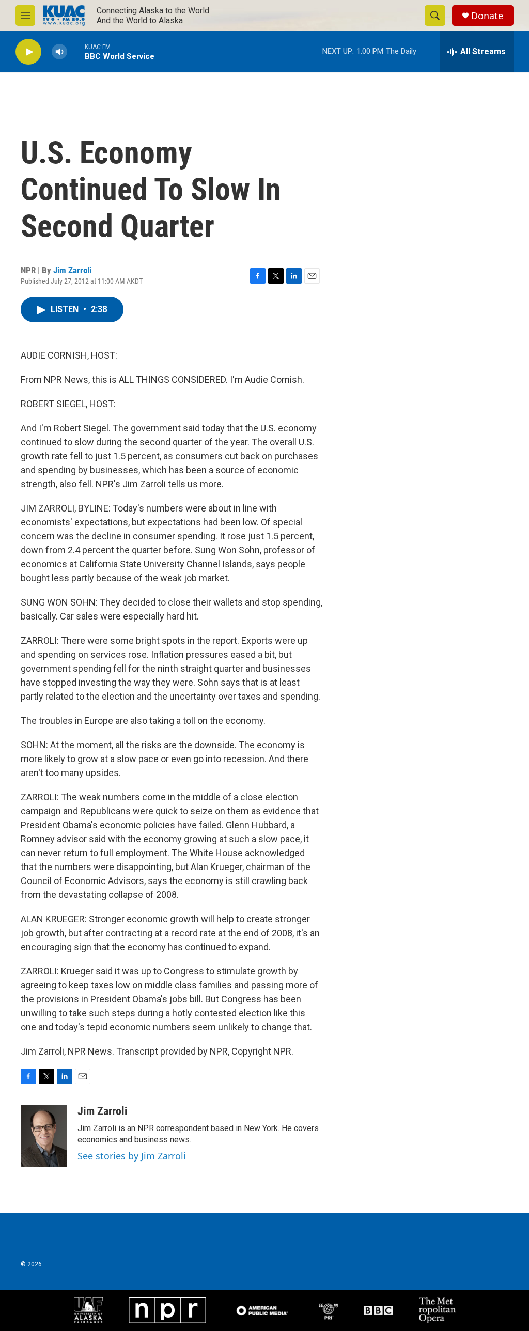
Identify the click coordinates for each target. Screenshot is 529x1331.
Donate (487, 15)
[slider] (75, 51)
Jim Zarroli (72, 270)
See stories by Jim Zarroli (131, 1156)
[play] (28, 52)
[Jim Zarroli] (44, 1136)
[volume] (59, 52)
